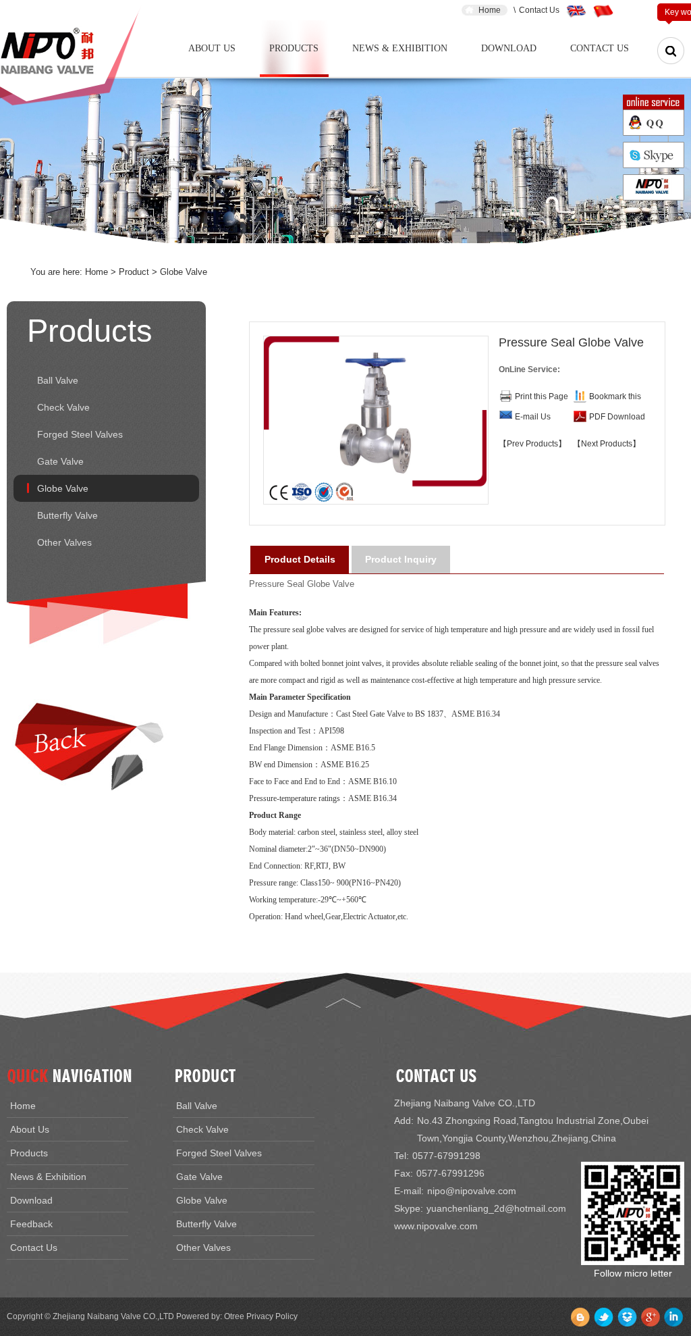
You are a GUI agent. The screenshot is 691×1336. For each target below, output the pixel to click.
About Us (212, 48)
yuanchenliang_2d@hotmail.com (496, 1208)
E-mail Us (533, 416)
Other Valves (64, 542)
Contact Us (539, 10)
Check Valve (63, 407)
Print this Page (541, 396)
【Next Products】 (606, 443)
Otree (234, 1316)
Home (489, 10)
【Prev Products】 (532, 443)
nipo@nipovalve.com (471, 1190)
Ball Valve (57, 380)
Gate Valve (60, 461)
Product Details (300, 559)
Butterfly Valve (67, 515)
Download (508, 48)
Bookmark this (615, 396)
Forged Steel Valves (80, 434)
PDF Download (617, 416)
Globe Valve (62, 488)
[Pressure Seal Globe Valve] (375, 420)
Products (294, 48)
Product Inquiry (401, 559)
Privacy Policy (272, 1316)
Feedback (31, 1223)
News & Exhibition (399, 48)
